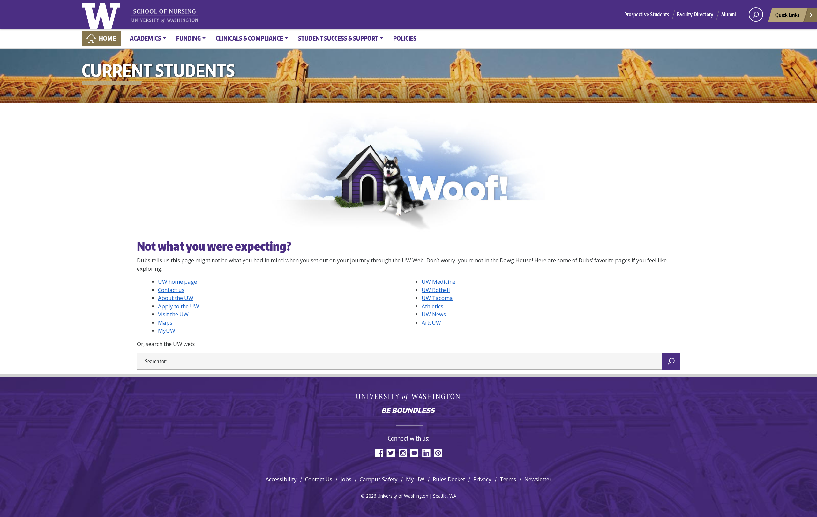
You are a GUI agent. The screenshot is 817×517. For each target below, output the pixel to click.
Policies (404, 38)
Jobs (346, 479)
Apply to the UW (178, 306)
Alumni (728, 14)
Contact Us (318, 479)
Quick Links (787, 14)
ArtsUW (431, 322)
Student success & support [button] (338, 38)
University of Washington (102, 14)
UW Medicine (438, 281)
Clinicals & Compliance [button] (249, 38)
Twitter (390, 452)
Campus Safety (379, 479)
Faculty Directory (695, 14)
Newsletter (537, 479)
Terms (508, 479)
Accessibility (281, 479)
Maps (165, 322)
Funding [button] (188, 38)
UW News (434, 314)
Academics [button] (145, 38)
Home (107, 38)
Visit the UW (173, 314)
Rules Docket (449, 479)
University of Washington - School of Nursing (164, 16)
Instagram (402, 452)
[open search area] (756, 14)
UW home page (177, 281)
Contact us (171, 290)
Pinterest (438, 452)
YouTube (414, 452)
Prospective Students (646, 14)
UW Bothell (436, 290)
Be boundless (408, 411)
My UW (415, 479)
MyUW (166, 330)
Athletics (432, 306)
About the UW (175, 298)
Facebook (379, 452)
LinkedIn (426, 452)
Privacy (482, 479)
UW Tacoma (437, 298)
